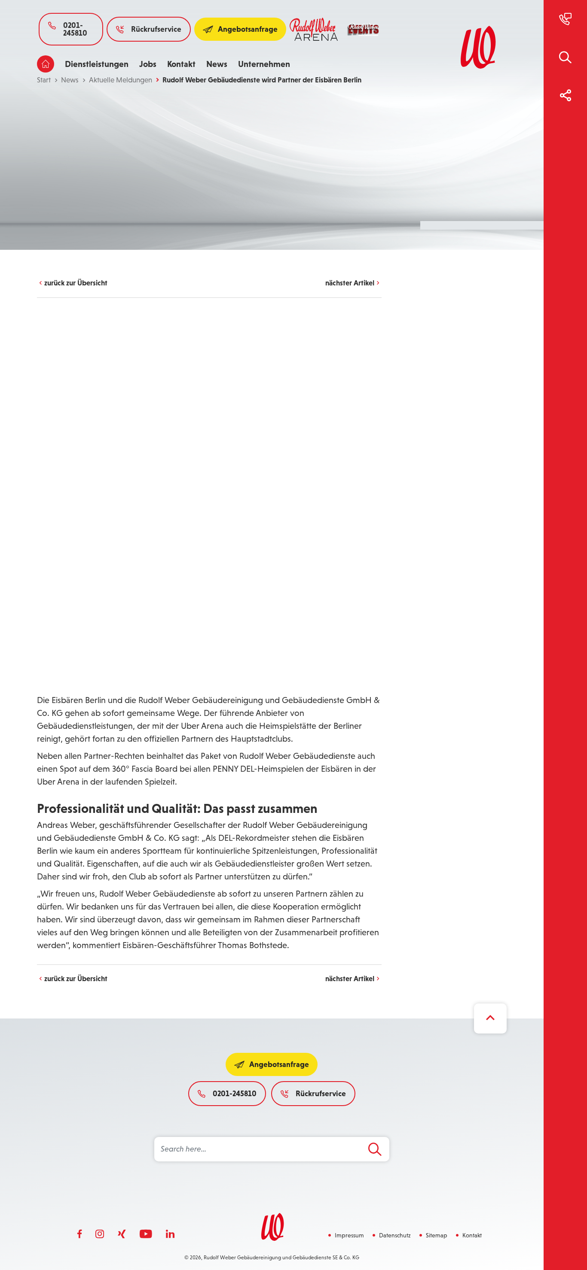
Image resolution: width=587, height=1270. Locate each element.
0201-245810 (75, 29)
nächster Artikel (349, 283)
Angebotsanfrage (248, 29)
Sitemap (436, 1235)
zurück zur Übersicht (75, 283)
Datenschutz (395, 1235)
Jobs (147, 64)
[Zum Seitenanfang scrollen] (490, 1018)
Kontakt (181, 64)
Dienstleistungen (96, 64)
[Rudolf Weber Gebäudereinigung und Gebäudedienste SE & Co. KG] (477, 47)
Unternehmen (264, 64)
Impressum (349, 1235)
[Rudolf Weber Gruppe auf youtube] (146, 1234)
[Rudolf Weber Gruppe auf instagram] (99, 1234)
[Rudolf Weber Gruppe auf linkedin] (170, 1234)
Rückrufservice (156, 29)
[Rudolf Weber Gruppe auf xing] (122, 1234)
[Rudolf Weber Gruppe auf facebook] (79, 1234)
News (216, 64)
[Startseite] (45, 64)
